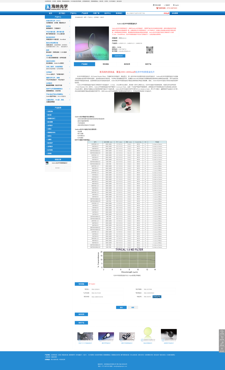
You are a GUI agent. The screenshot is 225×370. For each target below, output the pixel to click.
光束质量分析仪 (149, 355)
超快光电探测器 (50, 68)
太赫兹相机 (54, 357)
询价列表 (222, 339)
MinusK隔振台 (62, 96)
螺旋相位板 (65, 355)
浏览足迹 (222, 345)
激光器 (49, 115)
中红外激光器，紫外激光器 (55, 32)
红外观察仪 (91, 355)
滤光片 (102, 17)
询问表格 (106, 64)
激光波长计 (64, 46)
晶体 (47, 50)
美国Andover (122, 38)
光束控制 (50, 111)
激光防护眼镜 (99, 355)
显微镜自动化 (51, 132)
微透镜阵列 (72, 355)
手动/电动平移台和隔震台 (54, 94)
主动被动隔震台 (170, 355)
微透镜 (48, 26)
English (177, 5)
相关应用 (127, 64)
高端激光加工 (51, 118)
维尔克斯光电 (54, 359)
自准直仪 (64, 45)
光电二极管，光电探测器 (54, 66)
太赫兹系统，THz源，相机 (55, 100)
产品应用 (85, 13)
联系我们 (119, 13)
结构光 (49, 136)
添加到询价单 (119, 56)
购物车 (168, 5)
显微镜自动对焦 (115, 355)
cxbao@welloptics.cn (124, 51)
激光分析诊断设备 (52, 43)
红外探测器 (60, 68)
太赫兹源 (47, 357)
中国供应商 (62, 359)
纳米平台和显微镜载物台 (54, 89)
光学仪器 (49, 55)
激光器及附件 (50, 37)
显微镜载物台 (107, 355)
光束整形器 (54, 355)
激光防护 (50, 143)
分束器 (59, 355)
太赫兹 (49, 139)
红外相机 (50, 150)
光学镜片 (49, 72)
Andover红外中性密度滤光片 (59, 163)
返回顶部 (222, 351)
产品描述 (84, 64)
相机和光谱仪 (50, 61)
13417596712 (122, 49)
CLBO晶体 (63, 52)
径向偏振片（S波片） (82, 355)
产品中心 (73, 13)
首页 (50, 13)
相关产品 (148, 64)
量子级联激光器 (125, 355)
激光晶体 (156, 355)
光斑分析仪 (141, 355)
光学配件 (49, 83)
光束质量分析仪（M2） (53, 46)
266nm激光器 (133, 355)
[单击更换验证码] (157, 296)
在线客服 (222, 333)
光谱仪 (49, 129)
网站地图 (158, 5)
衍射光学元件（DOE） (53, 21)
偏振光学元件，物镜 (53, 78)
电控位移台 (163, 355)
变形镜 (49, 153)
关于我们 (62, 13)
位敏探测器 (57, 45)
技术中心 (108, 13)
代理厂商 (96, 13)
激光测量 (50, 122)
